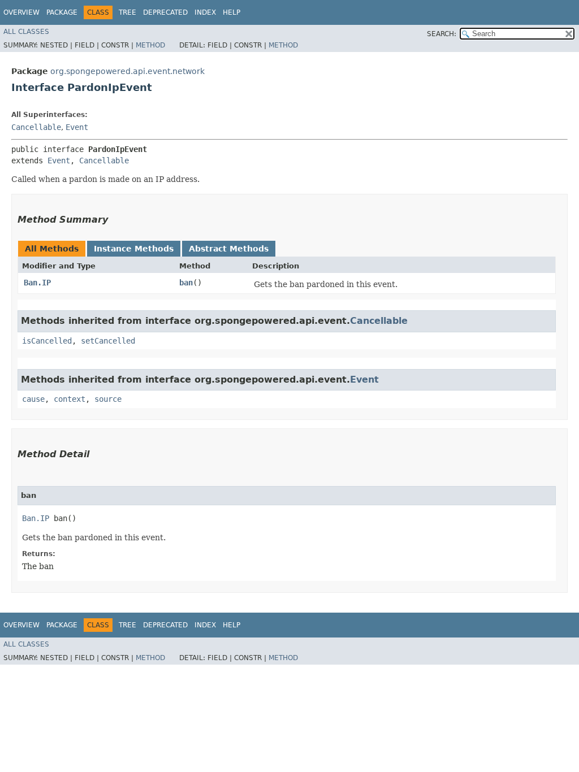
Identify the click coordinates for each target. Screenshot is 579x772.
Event (77, 127)
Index (205, 12)
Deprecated (165, 12)
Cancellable (36, 127)
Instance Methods (134, 248)
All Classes (26, 32)
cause (33, 399)
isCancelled (47, 340)
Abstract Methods (229, 248)
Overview (21, 12)
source (108, 399)
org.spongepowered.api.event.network (127, 71)
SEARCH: (441, 34)
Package (61, 12)
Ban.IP (37, 282)
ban (186, 282)
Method (150, 45)
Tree (127, 12)
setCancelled (108, 340)
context (69, 399)
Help (231, 12)
